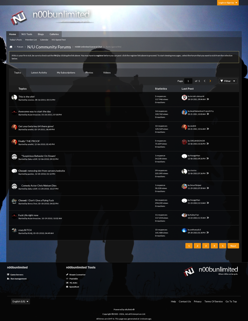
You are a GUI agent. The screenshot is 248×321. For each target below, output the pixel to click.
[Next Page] (210, 81)
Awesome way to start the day (34, 111)
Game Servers (16, 274)
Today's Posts (16, 39)
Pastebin (73, 278)
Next (233, 245)
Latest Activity (39, 72)
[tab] (17, 72)
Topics (17, 72)
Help (173, 301)
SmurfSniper (195, 185)
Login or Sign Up (226, 2)
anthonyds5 (195, 229)
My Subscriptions (66, 72)
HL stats (73, 282)
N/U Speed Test (59, 39)
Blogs (41, 34)
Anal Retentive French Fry (202, 111)
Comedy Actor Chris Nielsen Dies (39, 185)
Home (12, 34)
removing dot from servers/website (46, 170)
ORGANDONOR (197, 140)
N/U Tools (27, 34)
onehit (31, 129)
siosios (31, 100)
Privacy (197, 301)
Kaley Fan (194, 215)
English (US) (19, 301)
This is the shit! (26, 96)
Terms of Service (213, 301)
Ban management (18, 278)
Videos (107, 72)
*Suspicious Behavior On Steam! (38, 155)
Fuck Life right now (28, 215)
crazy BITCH (25, 230)
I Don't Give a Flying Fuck (41, 200)
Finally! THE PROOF (29, 141)
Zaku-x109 (32, 159)
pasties (31, 174)
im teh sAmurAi (197, 96)
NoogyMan (195, 155)
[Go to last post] (207, 99)
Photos (89, 72)
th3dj (30, 233)
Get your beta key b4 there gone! (36, 126)
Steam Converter (77, 274)
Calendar (44, 39)
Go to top (231, 301)
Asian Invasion (34, 114)
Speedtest (74, 286)
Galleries (54, 34)
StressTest (32, 203)
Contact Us (185, 301)
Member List (31, 39)
